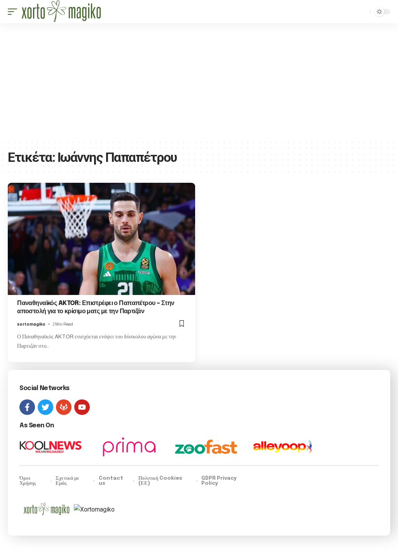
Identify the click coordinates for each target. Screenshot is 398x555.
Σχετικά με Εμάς (67, 481)
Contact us (111, 481)
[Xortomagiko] (61, 11)
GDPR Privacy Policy (219, 481)
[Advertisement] (199, 81)
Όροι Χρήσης (27, 481)
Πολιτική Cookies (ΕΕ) (160, 481)
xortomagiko (31, 324)
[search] (362, 12)
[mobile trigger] (14, 11)
